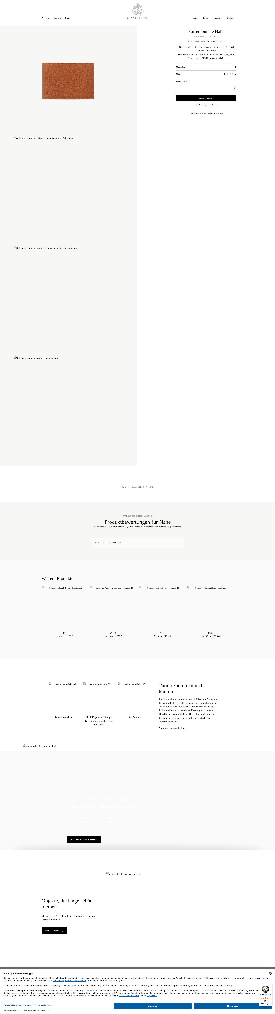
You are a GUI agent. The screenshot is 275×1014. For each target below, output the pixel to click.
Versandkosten (212, 105)
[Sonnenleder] (137, 11)
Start (123, 487)
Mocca (67, 639)
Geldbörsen (138, 487)
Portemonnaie (209, 41)
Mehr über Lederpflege (54, 930)
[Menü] (270, 985)
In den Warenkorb (206, 98)
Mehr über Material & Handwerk (84, 840)
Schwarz (64, 639)
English (230, 18)
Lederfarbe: (183, 81)
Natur (61, 639)
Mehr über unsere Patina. (172, 728)
